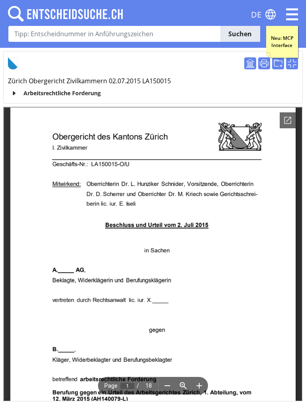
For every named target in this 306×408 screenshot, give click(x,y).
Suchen (240, 33)
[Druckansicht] (264, 63)
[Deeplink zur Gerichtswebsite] (250, 63)
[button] (292, 14)
